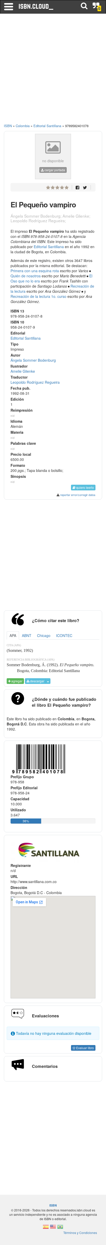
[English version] (53, 1228)
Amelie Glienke (23, 371)
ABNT (26, 635)
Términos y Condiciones (80, 1232)
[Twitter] (85, 187)
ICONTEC (64, 635)
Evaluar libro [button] (84, 1048)
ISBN (8, 125)
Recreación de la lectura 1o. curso (38, 296)
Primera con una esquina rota (35, 270)
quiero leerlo (84, 487)
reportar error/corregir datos (77, 495)
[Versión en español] (45, 1228)
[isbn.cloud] (36, 6)
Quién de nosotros (26, 275)
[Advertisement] (53, 71)
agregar (16, 681)
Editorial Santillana (49, 246)
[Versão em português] (60, 1228)
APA (13, 635)
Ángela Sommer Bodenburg (33, 360)
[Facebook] (78, 187)
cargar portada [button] (54, 170)
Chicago (43, 635)
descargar (36, 681)
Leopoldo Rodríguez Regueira (35, 382)
